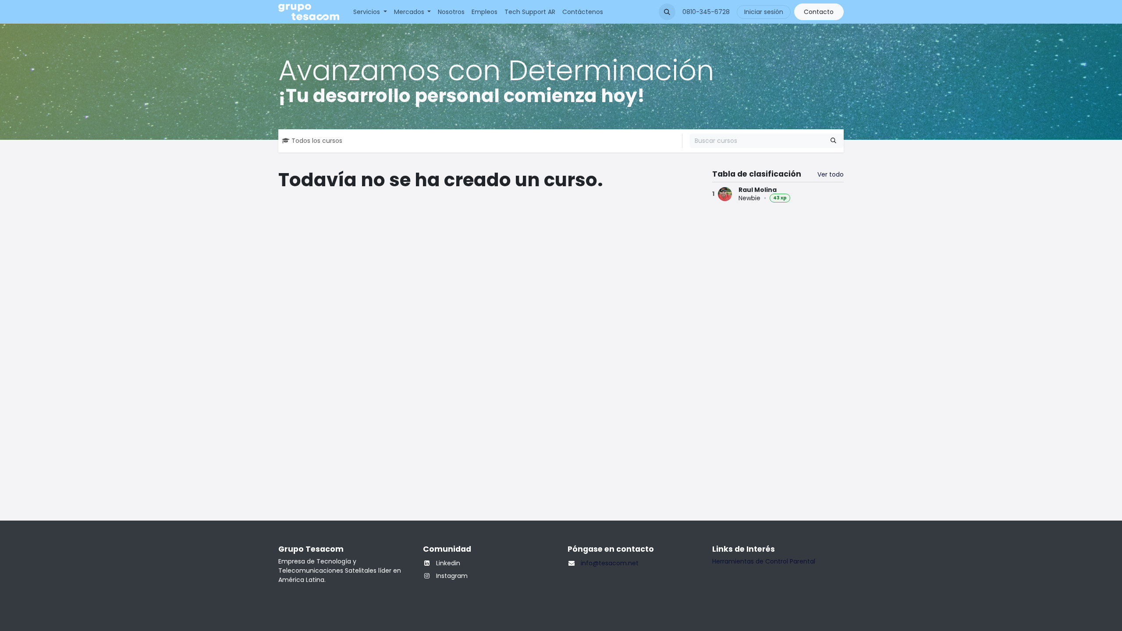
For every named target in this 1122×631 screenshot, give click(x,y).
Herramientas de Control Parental (763, 561)
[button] (667, 12)
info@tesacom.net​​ (610, 563)
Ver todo (830, 174)
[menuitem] (370, 12)
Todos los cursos (316, 140)
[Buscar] (833, 141)
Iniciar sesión (763, 11)
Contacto (819, 11)
